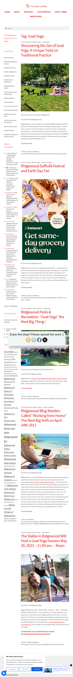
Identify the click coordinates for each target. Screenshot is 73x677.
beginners (27, 644)
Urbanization (7, 502)
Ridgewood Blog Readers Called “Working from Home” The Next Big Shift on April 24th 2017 (44, 418)
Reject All (25, 669)
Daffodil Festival (40, 297)
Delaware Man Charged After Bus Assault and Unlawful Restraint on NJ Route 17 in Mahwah (11, 271)
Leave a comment (47, 162)
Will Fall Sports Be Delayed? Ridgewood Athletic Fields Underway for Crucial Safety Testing (12, 198)
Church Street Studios (10, 126)
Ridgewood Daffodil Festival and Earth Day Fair (43, 168)
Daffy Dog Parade (51, 297)
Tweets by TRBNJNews (10, 306)
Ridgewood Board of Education (9, 391)
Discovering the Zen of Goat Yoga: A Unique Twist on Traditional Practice (42, 50)
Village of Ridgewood (10, 72)
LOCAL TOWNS (61, 12)
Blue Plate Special (29, 297)
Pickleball (36, 523)
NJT (12, 371)
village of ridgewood (33, 151)
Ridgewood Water (9, 98)
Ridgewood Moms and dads (10, 428)
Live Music (27, 300)
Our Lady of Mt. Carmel (11, 106)
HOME (7, 12)
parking (6, 376)
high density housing (9, 369)
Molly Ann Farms (9, 57)
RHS (17, 375)
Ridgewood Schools (10, 68)
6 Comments (45, 532)
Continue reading (26, 143)
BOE (10, 359)
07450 (10, 351)
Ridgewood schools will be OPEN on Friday (10, 483)
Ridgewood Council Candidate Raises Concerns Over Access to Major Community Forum (11, 227)
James (39, 42)
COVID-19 (15, 362)
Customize (12, 669)
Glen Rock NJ (7, 367)
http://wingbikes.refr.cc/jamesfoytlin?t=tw (37, 634)
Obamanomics (7, 373)
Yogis (62, 644)
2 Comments (46, 42)
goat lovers (34, 644)
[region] (25, 663)
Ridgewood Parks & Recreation (58, 398)
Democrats (13, 365)
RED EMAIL (28, 12)
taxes (16, 499)
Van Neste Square (57, 153)
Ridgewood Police (9, 76)
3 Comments (47, 308)
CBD (13, 359)
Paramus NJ (14, 373)
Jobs (16, 369)
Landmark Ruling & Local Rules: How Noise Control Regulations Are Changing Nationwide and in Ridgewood (11, 255)
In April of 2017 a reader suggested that (42, 482)
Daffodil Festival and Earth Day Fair (34, 153)
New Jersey (7, 371)
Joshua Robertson (11, 153)
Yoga (65, 153)
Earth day (59, 297)
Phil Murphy (12, 376)
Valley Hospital (8, 102)
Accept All (37, 669)
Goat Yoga (49, 153)
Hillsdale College (9, 130)
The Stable (57, 644)
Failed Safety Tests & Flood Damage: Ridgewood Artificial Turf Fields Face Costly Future (12, 159)
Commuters (30, 519)
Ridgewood (9, 378)
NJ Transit (30, 523)
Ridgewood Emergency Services (9, 401)
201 (5, 351)
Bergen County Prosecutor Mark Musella (10, 357)
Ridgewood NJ (44, 398)
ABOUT (17, 12)
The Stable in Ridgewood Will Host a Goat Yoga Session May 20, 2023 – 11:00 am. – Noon (44, 540)
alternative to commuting (47, 521)
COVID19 (7, 365)
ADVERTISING (36, 16)
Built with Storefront (11, 675)
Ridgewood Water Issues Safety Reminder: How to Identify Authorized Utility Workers (12, 171)
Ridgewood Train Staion (61, 523)
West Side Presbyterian (11, 110)
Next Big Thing (35, 398)
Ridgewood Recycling (9, 466)
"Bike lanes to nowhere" (31, 521)
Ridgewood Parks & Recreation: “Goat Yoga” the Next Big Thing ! (42, 316)
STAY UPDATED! (44, 12)
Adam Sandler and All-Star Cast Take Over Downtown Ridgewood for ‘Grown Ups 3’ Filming (12, 183)
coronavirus (8, 362)
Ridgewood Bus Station (47, 523)
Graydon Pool (14, 367)
